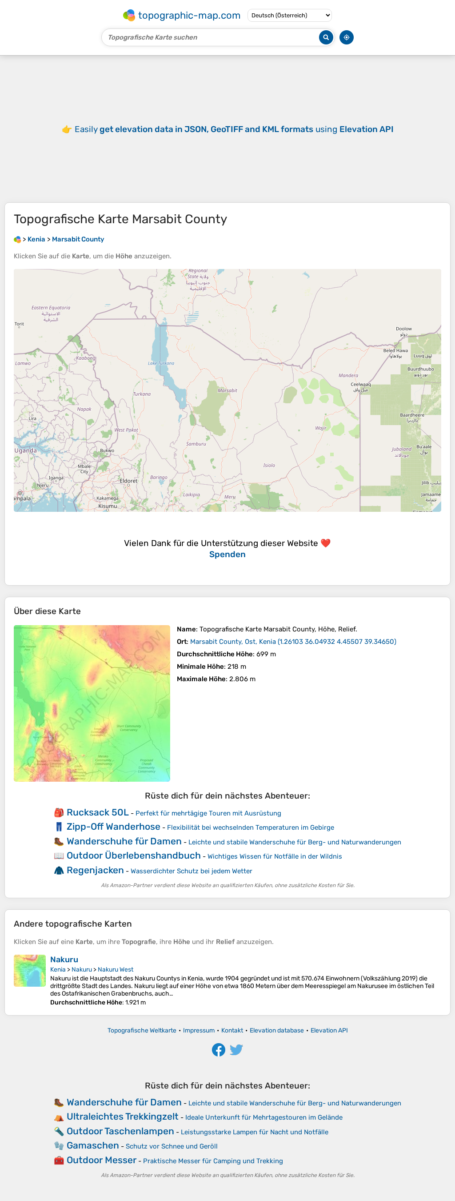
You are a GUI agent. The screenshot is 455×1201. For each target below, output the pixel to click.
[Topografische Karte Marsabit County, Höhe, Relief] (92, 703)
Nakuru (64, 959)
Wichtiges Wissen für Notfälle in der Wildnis (275, 856)
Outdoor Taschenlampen (120, 1131)
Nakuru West (115, 969)
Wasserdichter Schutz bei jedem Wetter (191, 871)
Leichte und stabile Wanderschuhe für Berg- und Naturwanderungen (294, 842)
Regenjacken (95, 870)
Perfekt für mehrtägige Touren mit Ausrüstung (208, 813)
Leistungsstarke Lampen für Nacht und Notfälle (254, 1132)
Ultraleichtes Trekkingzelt (123, 1116)
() (293, 642)
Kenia (58, 969)
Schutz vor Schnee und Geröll (172, 1146)
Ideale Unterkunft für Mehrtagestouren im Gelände (264, 1117)
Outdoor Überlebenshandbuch (134, 855)
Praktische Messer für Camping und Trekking (213, 1161)
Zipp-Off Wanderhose (113, 826)
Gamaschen (93, 1145)
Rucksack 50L (98, 812)
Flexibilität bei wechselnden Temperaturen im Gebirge (250, 827)
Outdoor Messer (101, 1159)
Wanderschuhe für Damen (124, 841)
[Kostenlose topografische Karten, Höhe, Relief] (17, 239)
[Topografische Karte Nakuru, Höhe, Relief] (30, 980)
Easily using (234, 129)
